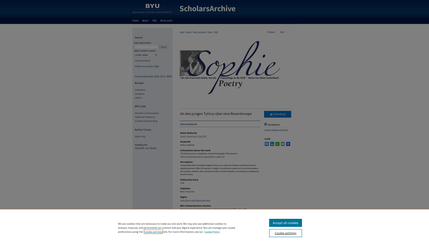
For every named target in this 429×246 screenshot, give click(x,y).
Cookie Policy (212, 231)
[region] (214, 227)
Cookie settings (153, 231)
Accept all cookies (285, 223)
